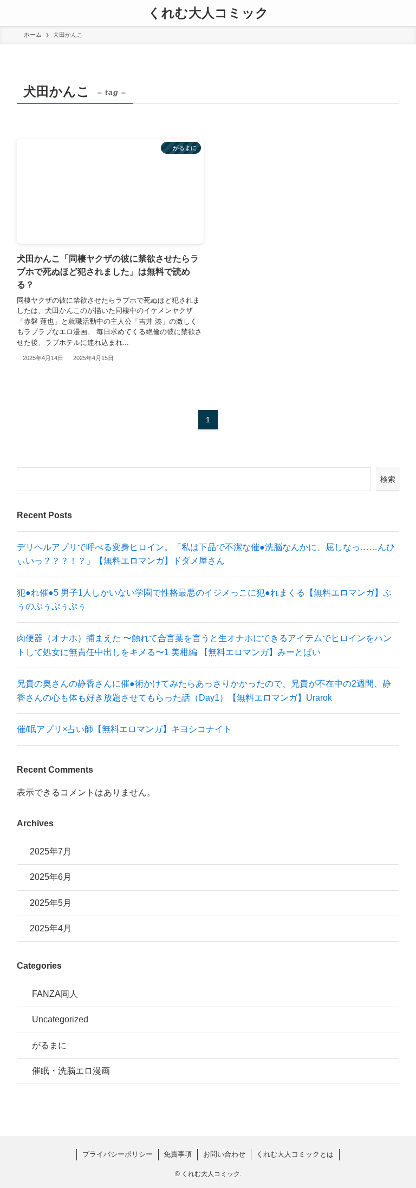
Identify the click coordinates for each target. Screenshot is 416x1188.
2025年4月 (51, 928)
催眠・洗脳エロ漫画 (71, 1070)
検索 (387, 479)
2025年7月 (51, 851)
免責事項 (178, 1154)
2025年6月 (51, 877)
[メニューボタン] (13, 13)
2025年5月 (51, 903)
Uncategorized (60, 1019)
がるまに (49, 1045)
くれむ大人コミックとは (295, 1154)
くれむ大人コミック (208, 12)
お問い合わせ (224, 1154)
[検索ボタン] (403, 13)
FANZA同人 (55, 993)
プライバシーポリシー (117, 1154)
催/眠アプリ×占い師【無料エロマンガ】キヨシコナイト (124, 729)
